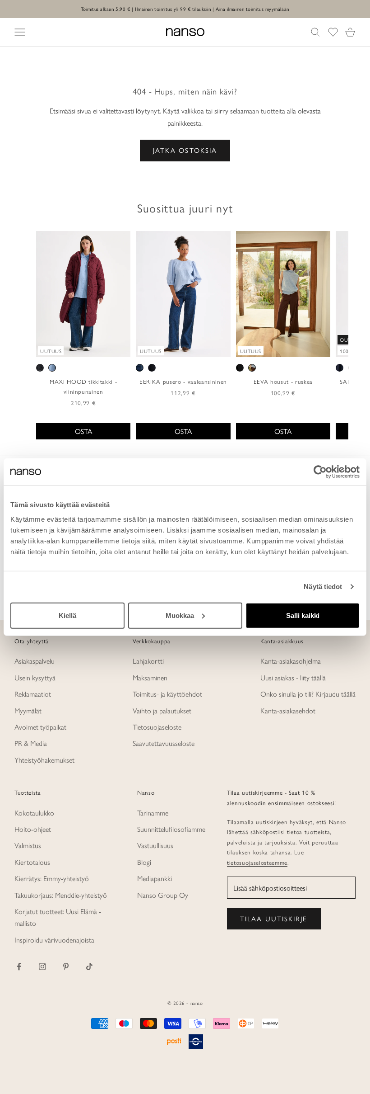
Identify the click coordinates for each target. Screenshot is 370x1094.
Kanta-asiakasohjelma (290, 660)
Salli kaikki (302, 615)
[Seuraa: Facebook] (18, 966)
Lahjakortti (148, 660)
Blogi (144, 862)
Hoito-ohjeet (32, 829)
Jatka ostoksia (185, 150)
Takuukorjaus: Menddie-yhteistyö (60, 895)
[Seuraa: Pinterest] (65, 966)
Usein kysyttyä (35, 677)
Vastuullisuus (155, 845)
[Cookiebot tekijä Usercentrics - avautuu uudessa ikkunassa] (320, 472)
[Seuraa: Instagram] (42, 966)
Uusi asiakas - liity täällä (293, 677)
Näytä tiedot (323, 586)
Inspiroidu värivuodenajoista (54, 939)
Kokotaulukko (34, 812)
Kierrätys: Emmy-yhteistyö (51, 878)
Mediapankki (154, 878)
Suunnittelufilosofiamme (171, 829)
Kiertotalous (32, 862)
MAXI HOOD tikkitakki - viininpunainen (83, 386)
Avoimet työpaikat (40, 726)
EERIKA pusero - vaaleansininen (183, 381)
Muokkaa (180, 615)
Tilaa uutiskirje (274, 918)
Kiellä (67, 615)
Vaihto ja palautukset (162, 710)
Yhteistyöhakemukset (44, 759)
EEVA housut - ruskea (283, 381)
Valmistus (27, 845)
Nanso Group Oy (162, 895)
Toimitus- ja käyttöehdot (167, 693)
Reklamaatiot (32, 693)
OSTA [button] (83, 431)
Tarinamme (152, 812)
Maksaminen (150, 677)
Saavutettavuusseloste (163, 743)
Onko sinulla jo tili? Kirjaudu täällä (308, 693)
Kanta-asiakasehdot (287, 710)
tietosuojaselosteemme (257, 862)
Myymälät (28, 710)
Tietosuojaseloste (157, 726)
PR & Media (30, 743)
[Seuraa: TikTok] (89, 966)
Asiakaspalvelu (34, 660)
